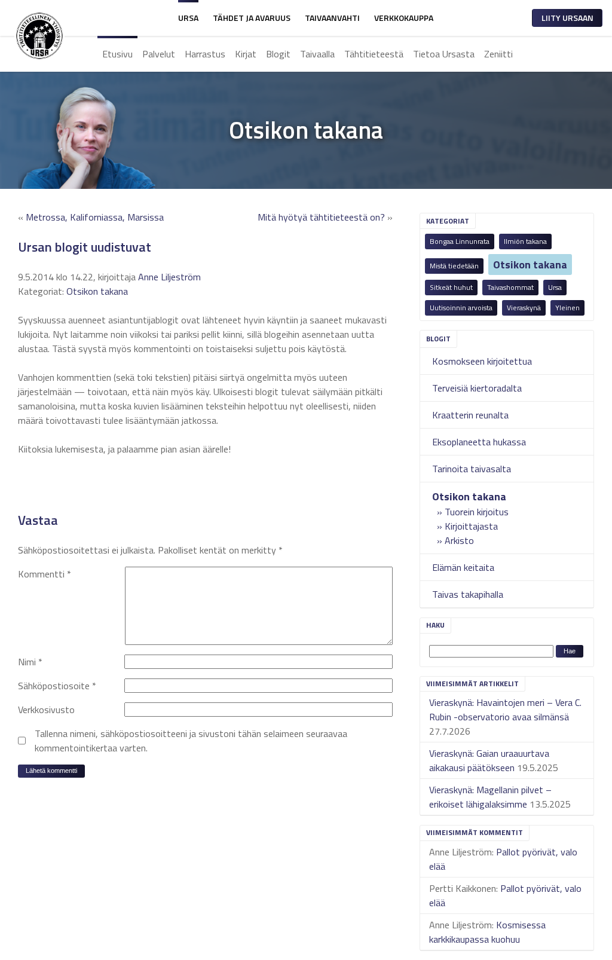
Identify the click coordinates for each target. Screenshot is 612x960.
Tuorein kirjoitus (477, 512)
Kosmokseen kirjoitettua (482, 361)
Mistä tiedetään (454, 265)
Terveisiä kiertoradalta (477, 388)
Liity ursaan (567, 17)
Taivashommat (510, 287)
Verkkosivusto (46, 709)
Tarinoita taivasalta (471, 468)
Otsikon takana (530, 264)
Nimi (30, 662)
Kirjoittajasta (471, 526)
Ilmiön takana (525, 241)
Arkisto (459, 540)
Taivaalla (317, 54)
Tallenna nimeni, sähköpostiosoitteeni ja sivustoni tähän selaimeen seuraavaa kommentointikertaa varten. (191, 740)
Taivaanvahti (332, 17)
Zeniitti (498, 54)
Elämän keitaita (463, 567)
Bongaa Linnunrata (459, 241)
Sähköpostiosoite (57, 685)
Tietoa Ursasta (444, 54)
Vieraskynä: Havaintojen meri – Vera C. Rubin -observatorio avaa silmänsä (505, 709)
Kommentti (44, 574)
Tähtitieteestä (373, 54)
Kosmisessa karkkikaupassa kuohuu (487, 932)
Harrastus (205, 54)
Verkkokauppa (403, 17)
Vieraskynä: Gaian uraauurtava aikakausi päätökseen (489, 760)
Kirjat (245, 54)
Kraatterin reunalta (470, 415)
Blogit (278, 54)
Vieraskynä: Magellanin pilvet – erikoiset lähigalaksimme (490, 796)
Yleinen (567, 307)
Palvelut (158, 54)
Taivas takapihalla (467, 594)
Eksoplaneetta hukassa (479, 442)
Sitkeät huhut (451, 287)
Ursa (188, 17)
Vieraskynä (524, 307)
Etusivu (117, 54)
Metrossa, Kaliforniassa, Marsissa (95, 217)
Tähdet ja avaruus (251, 17)
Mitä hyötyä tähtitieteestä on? (321, 217)
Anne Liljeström (169, 277)
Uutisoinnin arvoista (461, 307)
